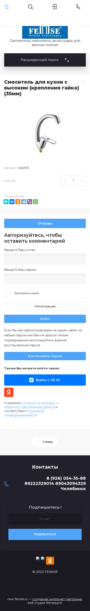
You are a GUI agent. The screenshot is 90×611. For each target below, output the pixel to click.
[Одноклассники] (17, 201)
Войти (45, 319)
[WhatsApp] (35, 201)
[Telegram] (23, 201)
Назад (48, 442)
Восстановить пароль (45, 356)
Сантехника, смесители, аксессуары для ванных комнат (45, 43)
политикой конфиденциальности (24, 413)
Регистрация (45, 306)
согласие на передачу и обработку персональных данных (31, 405)
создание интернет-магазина (57, 599)
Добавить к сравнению (83, 82)
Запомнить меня (26, 293)
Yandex (8, 392)
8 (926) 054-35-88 (66, 478)
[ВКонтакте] (11, 201)
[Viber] (29, 201)
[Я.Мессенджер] (6, 201)
